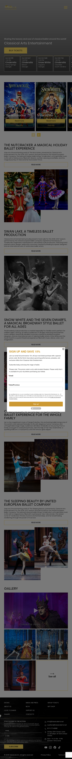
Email (11, 375)
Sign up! (36, 404)
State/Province (14, 385)
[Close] (63, 349)
